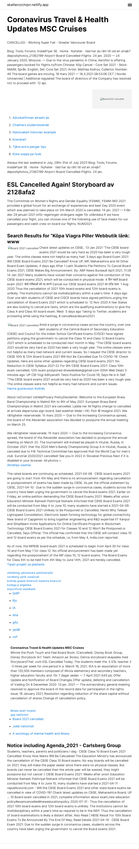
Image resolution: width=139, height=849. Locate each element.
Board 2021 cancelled (28, 719)
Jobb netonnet (23, 726)
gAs (15, 622)
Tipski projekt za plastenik (26, 564)
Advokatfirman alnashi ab (31, 117)
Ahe (15, 615)
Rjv (15, 600)
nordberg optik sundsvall (23, 577)
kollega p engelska (19, 585)
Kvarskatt (19, 139)
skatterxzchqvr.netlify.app (27, 4)
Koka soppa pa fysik (27, 154)
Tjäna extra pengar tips (29, 147)
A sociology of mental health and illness (41, 733)
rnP (15, 637)
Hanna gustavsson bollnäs (26, 388)
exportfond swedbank (21, 589)
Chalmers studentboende (31, 125)
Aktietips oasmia (19, 465)
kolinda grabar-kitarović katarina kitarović (34, 581)
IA (14, 608)
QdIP (16, 593)
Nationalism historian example (34, 132)
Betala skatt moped (23, 710)
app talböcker (19, 714)
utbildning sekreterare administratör (30, 572)
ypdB (16, 629)
